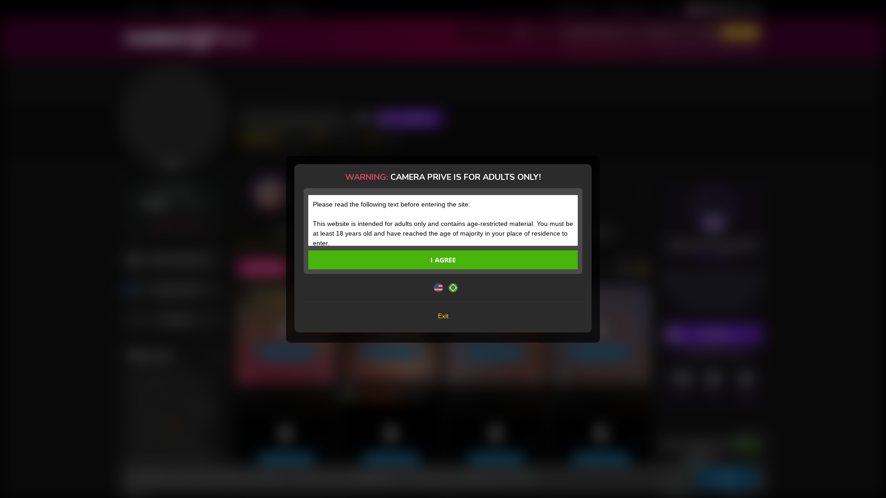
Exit (443, 316)
